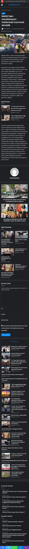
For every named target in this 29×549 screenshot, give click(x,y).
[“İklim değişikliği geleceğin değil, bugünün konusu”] (5, 118)
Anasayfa (5, 10)
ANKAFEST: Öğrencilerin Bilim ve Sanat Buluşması (21, 266)
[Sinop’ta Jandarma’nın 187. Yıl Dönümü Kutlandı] (6, 456)
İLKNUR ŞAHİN (7, 28)
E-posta (3, 314)
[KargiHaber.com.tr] (14, 5)
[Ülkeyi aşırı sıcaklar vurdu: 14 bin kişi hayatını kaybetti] (6, 349)
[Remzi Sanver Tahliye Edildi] (21, 234)
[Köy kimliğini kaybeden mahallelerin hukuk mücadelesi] (6, 474)
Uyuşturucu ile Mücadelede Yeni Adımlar (6, 258)
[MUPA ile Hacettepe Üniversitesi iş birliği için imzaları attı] (6, 443)
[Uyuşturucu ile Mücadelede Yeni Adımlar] (7, 251)
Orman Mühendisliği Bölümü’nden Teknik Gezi (14, 460)
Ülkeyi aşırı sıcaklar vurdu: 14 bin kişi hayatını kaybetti (19, 347)
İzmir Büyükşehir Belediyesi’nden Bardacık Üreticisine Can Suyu (7, 242)
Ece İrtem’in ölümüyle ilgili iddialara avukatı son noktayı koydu (7, 274)
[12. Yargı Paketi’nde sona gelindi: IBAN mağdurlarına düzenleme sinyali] (5, 108)
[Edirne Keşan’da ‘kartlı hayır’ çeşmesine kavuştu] (6, 370)
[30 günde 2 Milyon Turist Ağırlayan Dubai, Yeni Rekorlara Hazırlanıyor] (6, 393)
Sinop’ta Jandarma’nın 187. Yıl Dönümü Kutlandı (19, 454)
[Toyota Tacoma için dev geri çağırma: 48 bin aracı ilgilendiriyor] (6, 467)
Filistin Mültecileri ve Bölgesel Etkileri (21, 249)
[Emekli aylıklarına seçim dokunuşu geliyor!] (6, 355)
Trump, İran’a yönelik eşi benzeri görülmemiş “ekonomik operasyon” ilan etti (19, 408)
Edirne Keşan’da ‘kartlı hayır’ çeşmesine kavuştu (19, 368)
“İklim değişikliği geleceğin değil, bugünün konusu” (18, 385)
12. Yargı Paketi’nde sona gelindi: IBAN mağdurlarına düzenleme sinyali (18, 108)
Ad (2, 308)
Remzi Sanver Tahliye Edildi (21, 240)
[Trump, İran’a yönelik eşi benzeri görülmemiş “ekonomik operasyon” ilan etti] (6, 408)
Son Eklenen (14, 341)
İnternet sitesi (4, 320)
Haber (9, 10)
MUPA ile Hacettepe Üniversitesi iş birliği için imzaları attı (18, 442)
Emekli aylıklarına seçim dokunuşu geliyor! (18, 354)
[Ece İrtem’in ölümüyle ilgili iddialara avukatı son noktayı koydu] (7, 267)
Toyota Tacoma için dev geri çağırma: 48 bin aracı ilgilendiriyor (18, 466)
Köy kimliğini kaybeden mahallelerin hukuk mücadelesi (17, 473)
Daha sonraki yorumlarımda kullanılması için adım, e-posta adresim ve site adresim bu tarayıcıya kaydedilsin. (14, 328)
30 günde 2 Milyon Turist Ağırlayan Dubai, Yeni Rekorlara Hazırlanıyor (18, 393)
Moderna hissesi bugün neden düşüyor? (13, 374)
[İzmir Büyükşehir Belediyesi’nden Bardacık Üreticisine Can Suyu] (7, 234)
